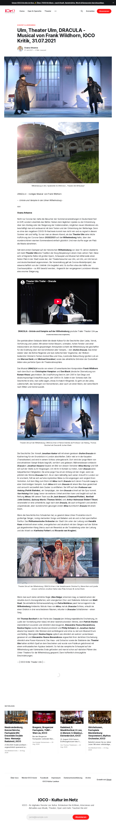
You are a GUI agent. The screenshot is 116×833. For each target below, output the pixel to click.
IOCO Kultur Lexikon (51, 781)
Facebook (44, 778)
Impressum (56, 778)
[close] (113, 3)
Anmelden (90, 11)
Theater (48, 11)
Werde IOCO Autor (29, 778)
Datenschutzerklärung (73, 778)
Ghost (108, 780)
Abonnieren (104, 11)
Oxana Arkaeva (31, 48)
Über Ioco (14, 778)
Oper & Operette (34, 11)
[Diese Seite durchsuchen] (82, 11)
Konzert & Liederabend (26, 25)
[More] (55, 11)
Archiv (88, 778)
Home (22, 11)
